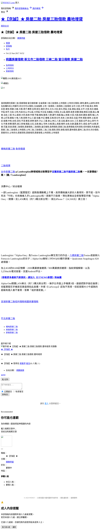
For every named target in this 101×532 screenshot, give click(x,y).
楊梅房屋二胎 (8, 148)
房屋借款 (10, 71)
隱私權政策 (64, 498)
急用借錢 (20, 148)
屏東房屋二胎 (12, 333)
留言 (28, 363)
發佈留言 (5, 394)
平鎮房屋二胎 (73, 171)
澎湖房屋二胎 (8, 301)
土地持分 (10, 68)
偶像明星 (21, 38)
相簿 (8, 43)
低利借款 (19, 301)
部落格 (9, 46)
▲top (3, 375)
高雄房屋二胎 (12, 330)
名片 (8, 49)
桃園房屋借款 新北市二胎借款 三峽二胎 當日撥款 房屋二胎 (44, 59)
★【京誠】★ (7, 349)
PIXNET (32, 498)
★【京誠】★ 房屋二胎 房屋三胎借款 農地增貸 (42, 19)
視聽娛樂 (20, 370)
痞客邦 (23, 363)
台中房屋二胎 (8, 171)
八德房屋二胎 (77, 255)
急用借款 (10, 65)
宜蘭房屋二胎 (59, 171)
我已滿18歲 (6, 527)
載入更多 (5, 379)
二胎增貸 (5, 165)
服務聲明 (74, 498)
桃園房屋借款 (31, 301)
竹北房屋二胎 (8, 318)
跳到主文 (5, 26)
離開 (14, 527)
